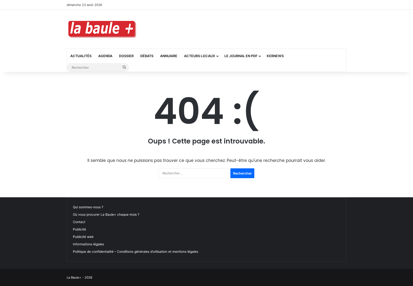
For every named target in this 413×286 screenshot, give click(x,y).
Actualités (81, 56)
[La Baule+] (102, 29)
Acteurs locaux (199, 56)
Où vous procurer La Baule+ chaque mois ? (106, 214)
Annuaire (168, 56)
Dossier (126, 56)
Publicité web (83, 237)
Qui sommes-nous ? (88, 207)
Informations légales (88, 244)
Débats (146, 56)
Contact (79, 222)
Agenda (105, 56)
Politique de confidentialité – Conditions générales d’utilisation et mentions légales (135, 251)
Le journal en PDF (240, 56)
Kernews (275, 56)
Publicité (79, 229)
